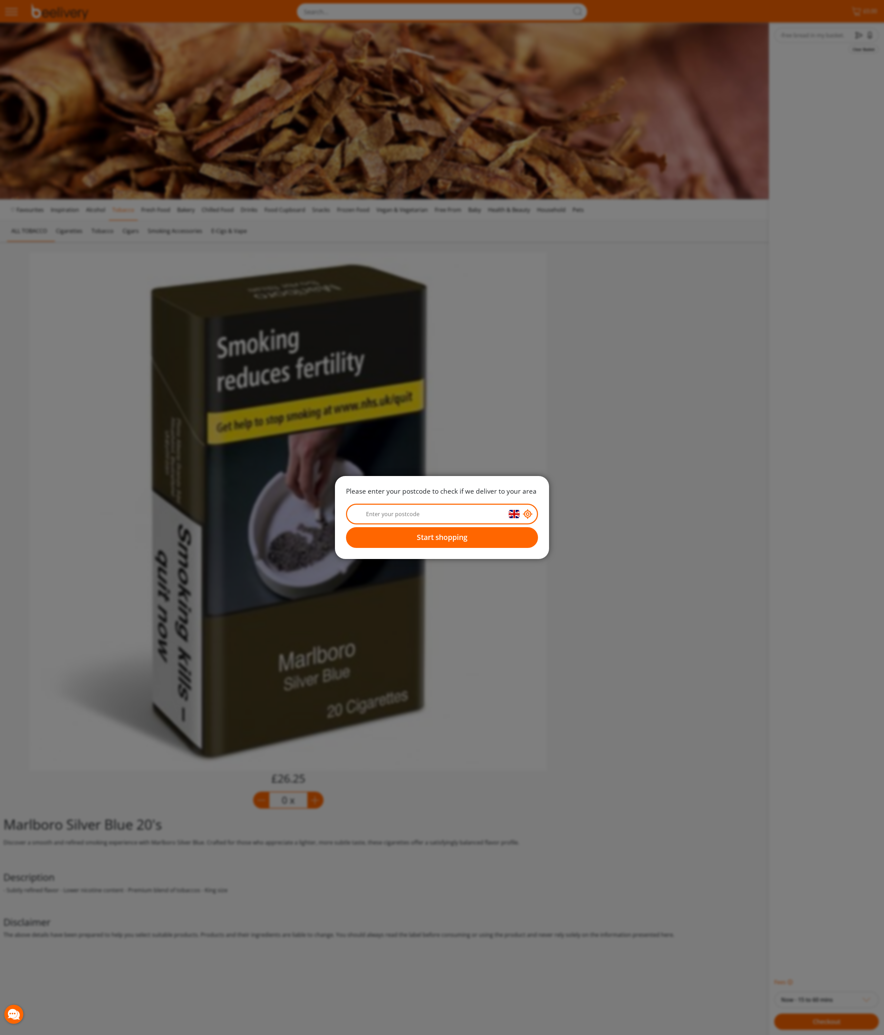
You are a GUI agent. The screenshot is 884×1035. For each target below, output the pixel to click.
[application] (14, 1014)
